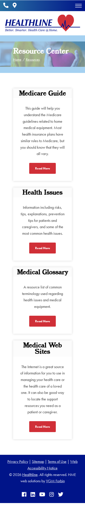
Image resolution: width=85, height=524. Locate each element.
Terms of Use (57, 461)
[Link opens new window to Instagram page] (51, 494)
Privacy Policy (17, 461)
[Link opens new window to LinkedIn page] (33, 494)
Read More (42, 168)
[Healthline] (42, 23)
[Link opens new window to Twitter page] (60, 494)
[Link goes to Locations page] (15, 5)
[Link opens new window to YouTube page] (42, 494)
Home (17, 59)
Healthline (30, 474)
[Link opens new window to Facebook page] (24, 494)
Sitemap (38, 461)
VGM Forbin (55, 480)
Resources (33, 59)
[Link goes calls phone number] (5, 5)
